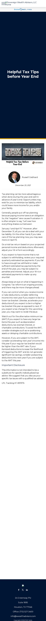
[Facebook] (18, 589)
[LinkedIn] (27, 589)
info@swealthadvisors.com (23, 616)
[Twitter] (22, 589)
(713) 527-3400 (26, 612)
